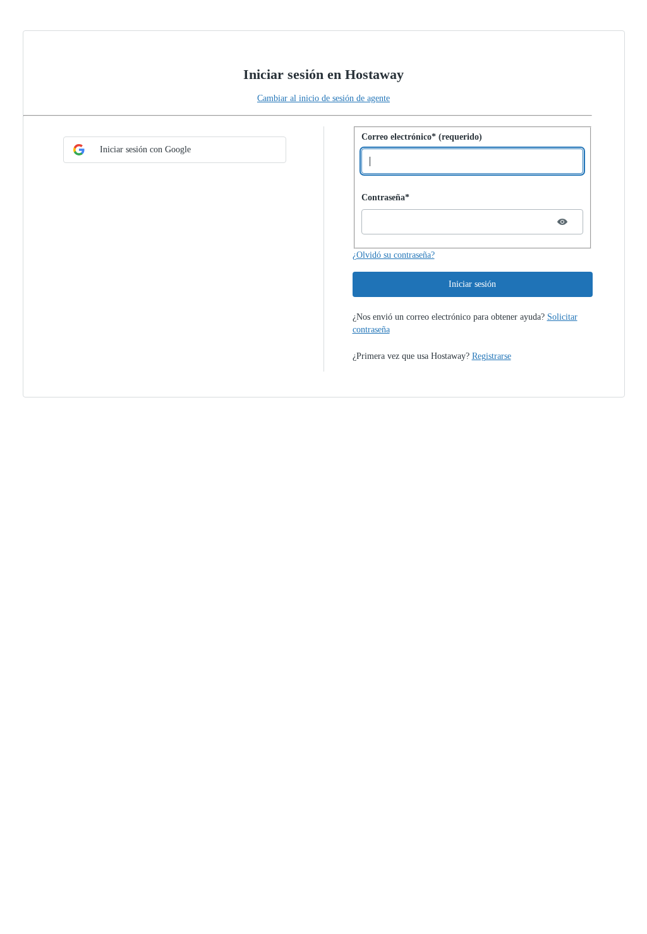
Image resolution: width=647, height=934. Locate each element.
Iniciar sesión (472, 284)
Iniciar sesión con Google (145, 149)
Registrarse (491, 356)
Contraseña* (385, 197)
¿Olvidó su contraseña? (394, 255)
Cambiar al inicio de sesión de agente (323, 98)
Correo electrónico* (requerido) (421, 137)
